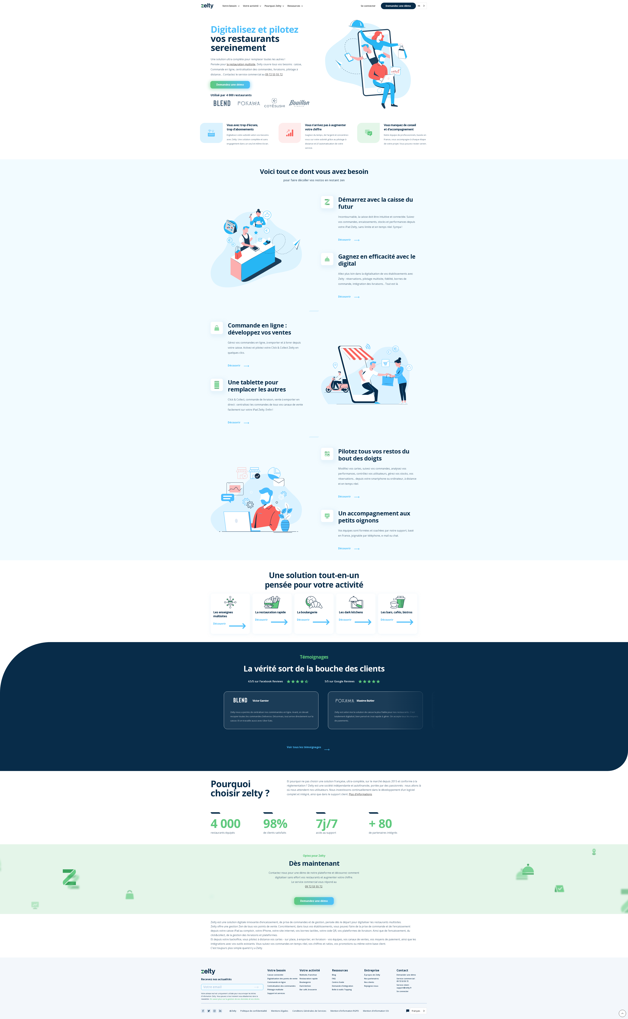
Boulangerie (305, 982)
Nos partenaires (371, 978)
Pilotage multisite (275, 989)
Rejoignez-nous (371, 986)
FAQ (334, 978)
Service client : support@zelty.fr (404, 986)
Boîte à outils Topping (342, 989)
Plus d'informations (360, 794)
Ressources (340, 970)
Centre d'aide (338, 982)
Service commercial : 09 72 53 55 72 (406, 980)
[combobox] (421, 6)
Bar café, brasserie (308, 989)
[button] (231, 6)
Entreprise (371, 970)
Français (416, 1010)
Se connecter (368, 5)
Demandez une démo (398, 5)
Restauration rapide (309, 978)
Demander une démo (406, 975)
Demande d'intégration (342, 986)
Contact (402, 970)
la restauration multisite (241, 64)
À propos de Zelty (372, 975)
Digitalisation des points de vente (282, 978)
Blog (334, 975)
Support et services (276, 993)
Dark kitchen (305, 986)
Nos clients (369, 982)
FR (419, 5)
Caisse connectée (275, 975)
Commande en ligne (276, 982)
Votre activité (310, 970)
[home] (207, 6)
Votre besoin (276, 970)
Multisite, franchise (308, 975)
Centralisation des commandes (281, 986)
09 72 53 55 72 (274, 74)
